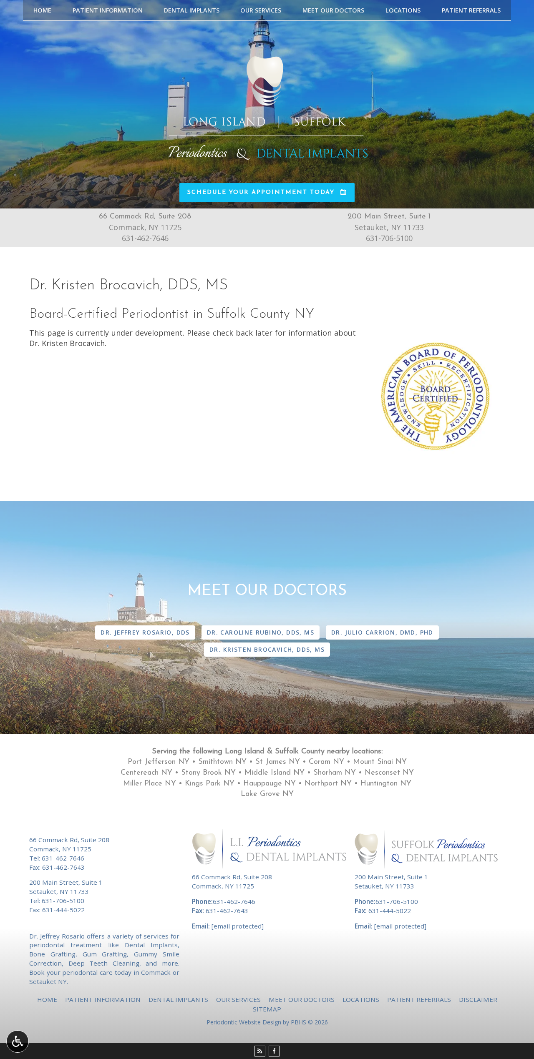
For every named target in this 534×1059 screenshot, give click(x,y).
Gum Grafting (105, 954)
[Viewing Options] (17, 1041)
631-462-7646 (145, 238)
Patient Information (108, 10)
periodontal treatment (65, 945)
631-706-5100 (389, 238)
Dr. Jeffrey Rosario (57, 936)
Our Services (260, 10)
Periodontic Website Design (244, 1022)
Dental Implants (191, 10)
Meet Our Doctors (333, 10)
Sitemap (267, 1009)
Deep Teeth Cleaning (103, 963)
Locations (403, 10)
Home (42, 10)
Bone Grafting (52, 954)
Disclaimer (478, 999)
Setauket (42, 981)
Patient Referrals (471, 10)
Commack (156, 972)
